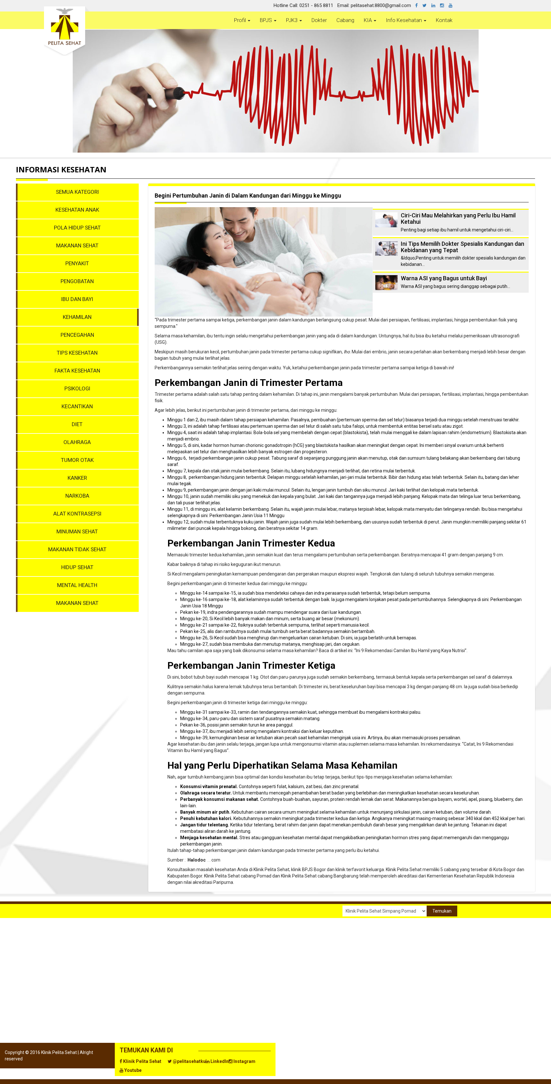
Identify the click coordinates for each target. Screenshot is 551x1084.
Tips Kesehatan (77, 353)
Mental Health (77, 585)
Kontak (444, 20)
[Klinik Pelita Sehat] (418, 5)
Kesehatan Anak (77, 210)
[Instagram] (444, 5)
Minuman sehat (77, 531)
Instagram (243, 1061)
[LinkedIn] (435, 5)
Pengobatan (77, 281)
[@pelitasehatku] (426, 5)
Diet (77, 424)
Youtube (132, 1070)
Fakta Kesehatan (77, 370)
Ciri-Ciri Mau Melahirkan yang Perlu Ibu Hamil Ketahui (458, 218)
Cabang (345, 20)
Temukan (442, 911)
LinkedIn (219, 1061)
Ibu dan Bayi (77, 299)
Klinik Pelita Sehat (141, 1061)
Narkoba (77, 496)
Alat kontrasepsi (77, 513)
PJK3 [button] (292, 20)
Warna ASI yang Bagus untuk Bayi (444, 278)
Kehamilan (77, 317)
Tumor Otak (77, 460)
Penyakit (77, 263)
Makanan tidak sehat (77, 549)
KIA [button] (368, 20)
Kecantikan (77, 406)
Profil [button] (240, 20)
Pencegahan (77, 335)
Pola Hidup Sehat (77, 227)
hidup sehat (77, 567)
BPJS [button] (266, 20)
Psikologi (77, 388)
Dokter (319, 20)
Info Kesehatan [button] (404, 20)
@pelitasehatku (189, 1061)
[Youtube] (453, 5)
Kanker (77, 478)
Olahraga (77, 442)
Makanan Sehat (77, 245)
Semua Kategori (77, 192)
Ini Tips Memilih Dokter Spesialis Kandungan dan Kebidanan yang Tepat (462, 246)
